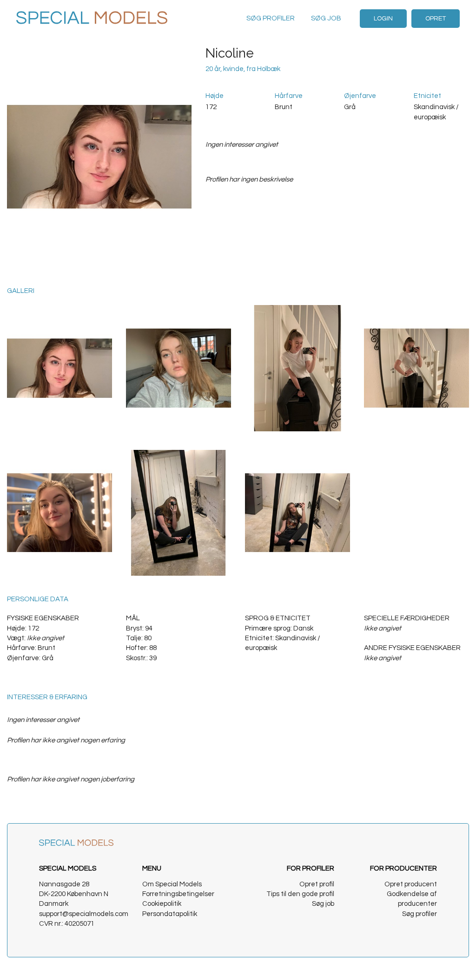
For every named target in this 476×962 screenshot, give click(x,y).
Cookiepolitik (161, 903)
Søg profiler (270, 18)
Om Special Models (172, 884)
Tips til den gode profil (300, 893)
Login (383, 18)
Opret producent (410, 884)
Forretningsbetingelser (178, 893)
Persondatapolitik (169, 913)
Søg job (326, 18)
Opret (435, 18)
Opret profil (316, 884)
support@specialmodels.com (83, 913)
